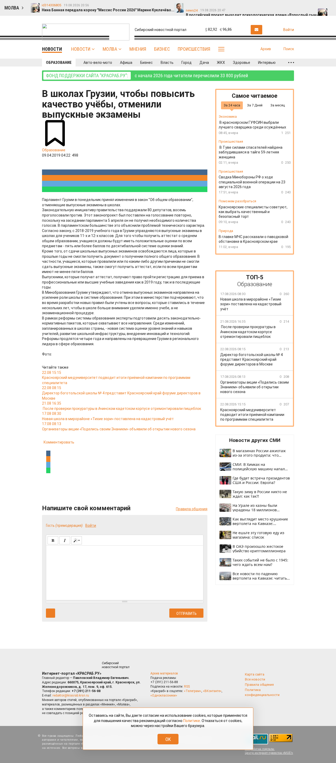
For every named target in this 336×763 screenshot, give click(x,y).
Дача (204, 62)
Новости (80, 49)
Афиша (126, 62)
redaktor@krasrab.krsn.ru (70, 695)
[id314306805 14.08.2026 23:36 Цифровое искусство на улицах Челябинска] (243, 5)
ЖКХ (221, 62)
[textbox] (124, 572)
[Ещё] (291, 62)
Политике (191, 721)
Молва (110, 49)
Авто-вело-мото (97, 62)
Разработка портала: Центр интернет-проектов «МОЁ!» (269, 751)
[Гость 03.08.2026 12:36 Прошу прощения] (327, 5)
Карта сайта (254, 674)
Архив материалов (164, 673)
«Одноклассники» (163, 695)
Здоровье (241, 62)
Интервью (267, 62)
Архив (265, 49)
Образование (59, 62)
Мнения (137, 49)
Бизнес (162, 49)
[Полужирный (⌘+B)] (53, 540)
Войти (90, 525)
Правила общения (191, 509)
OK (168, 739)
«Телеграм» (192, 691)
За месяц (277, 105)
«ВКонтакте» (212, 691)
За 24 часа (232, 105)
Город (186, 62)
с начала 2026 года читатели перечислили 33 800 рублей (147, 75)
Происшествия (194, 49)
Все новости (255, 679)
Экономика (228, 117)
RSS (187, 686)
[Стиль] (76, 540)
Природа (226, 231)
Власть (167, 62)
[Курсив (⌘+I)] (64, 540)
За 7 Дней (254, 105)
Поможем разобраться (237, 201)
